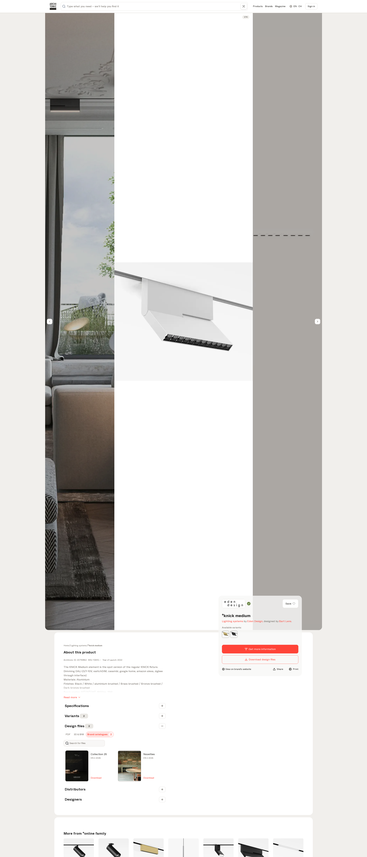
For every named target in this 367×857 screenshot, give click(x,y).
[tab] (68, 734)
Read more (70, 697)
